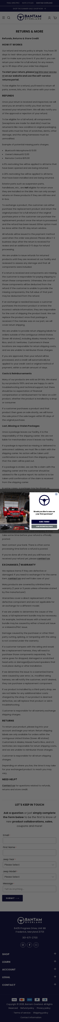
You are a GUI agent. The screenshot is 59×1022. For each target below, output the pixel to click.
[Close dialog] (56, 494)
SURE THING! (44, 522)
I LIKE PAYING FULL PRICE (44, 526)
